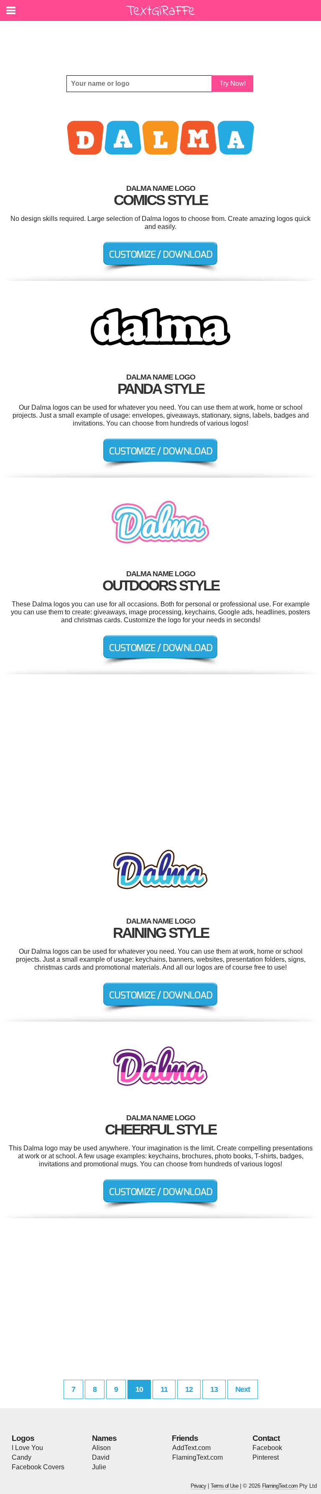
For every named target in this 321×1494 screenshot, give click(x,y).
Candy (21, 1457)
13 (214, 1389)
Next (242, 1389)
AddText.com (191, 1447)
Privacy (198, 1486)
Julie (99, 1467)
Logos (23, 1438)
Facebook (267, 1447)
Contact (266, 1438)
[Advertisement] (162, 42)
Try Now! (232, 83)
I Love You (27, 1447)
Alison (101, 1447)
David (101, 1457)
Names (104, 1438)
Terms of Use (224, 1486)
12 (189, 1389)
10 (139, 1389)
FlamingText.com (197, 1457)
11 (164, 1389)
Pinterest (265, 1457)
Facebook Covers (38, 1467)
